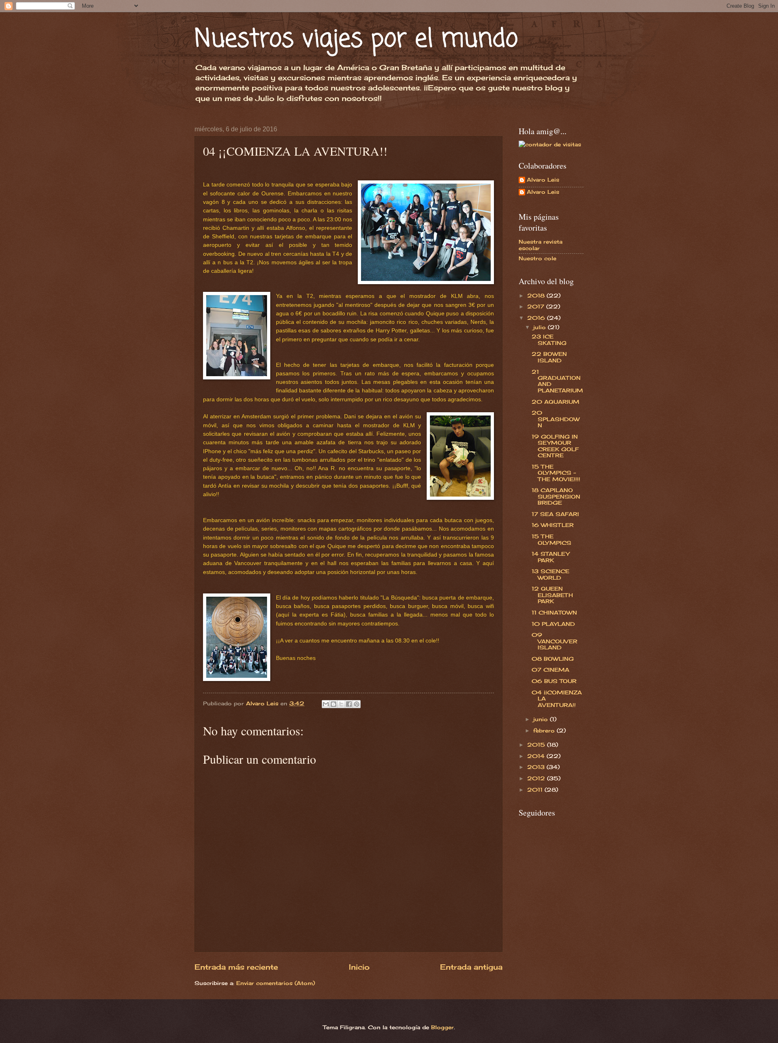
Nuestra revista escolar (540, 244)
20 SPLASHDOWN (555, 418)
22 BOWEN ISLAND (549, 357)
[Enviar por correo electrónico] (326, 704)
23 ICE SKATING (549, 339)
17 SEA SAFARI (555, 514)
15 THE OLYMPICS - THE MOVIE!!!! (556, 472)
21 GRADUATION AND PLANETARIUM (557, 381)
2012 (537, 778)
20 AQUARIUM (555, 401)
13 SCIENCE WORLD (550, 574)
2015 (537, 744)
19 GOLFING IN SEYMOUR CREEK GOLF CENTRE (555, 445)
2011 (536, 789)
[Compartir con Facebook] (349, 704)
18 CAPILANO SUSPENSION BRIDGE (556, 496)
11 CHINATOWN (554, 612)
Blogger (442, 1027)
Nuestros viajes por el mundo (356, 39)
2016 (537, 318)
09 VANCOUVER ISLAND (554, 641)
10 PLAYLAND (553, 624)
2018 (537, 295)
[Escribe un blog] (333, 704)
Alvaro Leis (543, 180)
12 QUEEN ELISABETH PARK (552, 594)
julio (540, 327)
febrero (545, 730)
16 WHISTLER (553, 525)
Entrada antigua (471, 966)
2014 (537, 756)
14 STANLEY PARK (550, 556)
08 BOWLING (553, 658)
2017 (536, 306)
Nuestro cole (537, 258)
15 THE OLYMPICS (551, 539)
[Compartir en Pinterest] (357, 704)
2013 (537, 767)
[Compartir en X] (341, 704)
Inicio (359, 966)
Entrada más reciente (236, 966)
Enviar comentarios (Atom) (275, 983)
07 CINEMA (550, 669)
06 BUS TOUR (554, 681)
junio (541, 719)
